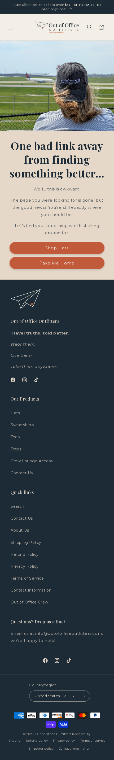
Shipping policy (41, 748)
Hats (15, 413)
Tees (15, 437)
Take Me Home (57, 263)
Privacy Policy (24, 566)
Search (17, 506)
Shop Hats (57, 247)
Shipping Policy (26, 542)
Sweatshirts (22, 425)
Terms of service (93, 740)
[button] (10, 27)
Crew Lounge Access (32, 461)
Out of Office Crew (29, 602)
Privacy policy (64, 740)
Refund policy (37, 740)
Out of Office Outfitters (53, 734)
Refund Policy (25, 554)
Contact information (75, 748)
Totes (16, 449)
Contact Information (31, 590)
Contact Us (22, 473)
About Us (20, 530)
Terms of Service (27, 578)
